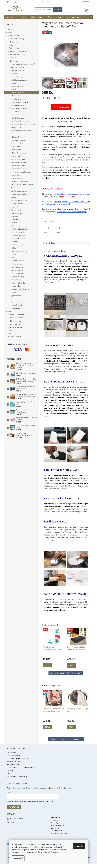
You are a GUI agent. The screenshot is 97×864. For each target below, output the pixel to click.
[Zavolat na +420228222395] (10, 2)
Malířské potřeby (17, 270)
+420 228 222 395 (16, 822)
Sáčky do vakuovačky (19, 153)
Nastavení (18, 858)
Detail (47, 727)
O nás (9, 773)
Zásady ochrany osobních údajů (18, 758)
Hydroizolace (16, 296)
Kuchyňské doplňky (18, 67)
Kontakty (10, 770)
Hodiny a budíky (17, 204)
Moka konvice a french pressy (22, 185)
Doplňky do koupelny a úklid (21, 188)
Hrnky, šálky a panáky (19, 108)
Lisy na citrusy (16, 146)
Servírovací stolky (17, 276)
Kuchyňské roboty (17, 175)
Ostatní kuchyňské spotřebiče (22, 115)
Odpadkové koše (17, 70)
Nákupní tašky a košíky (19, 169)
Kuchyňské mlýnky (17, 77)
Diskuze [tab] (52, 243)
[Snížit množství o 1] (50, 108)
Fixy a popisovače (17, 302)
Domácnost (14, 61)
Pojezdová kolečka (18, 283)
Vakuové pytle (16, 210)
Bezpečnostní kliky (18, 238)
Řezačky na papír (17, 261)
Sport (12, 45)
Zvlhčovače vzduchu (18, 235)
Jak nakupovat (46, 2)
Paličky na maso (17, 143)
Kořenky (14, 134)
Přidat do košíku (63, 107)
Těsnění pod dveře (18, 232)
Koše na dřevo (16, 299)
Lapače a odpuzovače (18, 51)
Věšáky (14, 248)
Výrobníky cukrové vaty (19, 181)
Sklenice (14, 89)
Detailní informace (48, 221)
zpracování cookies (50, 852)
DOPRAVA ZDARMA (14, 337)
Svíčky (13, 292)
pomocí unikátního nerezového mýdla (72, 212)
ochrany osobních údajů (29, 852)
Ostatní (14, 223)
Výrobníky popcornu (19, 118)
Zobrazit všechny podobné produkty (66, 673)
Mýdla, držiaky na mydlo (19, 96)
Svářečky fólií (16, 150)
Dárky (12, 330)
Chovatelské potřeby (17, 54)
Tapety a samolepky (18, 194)
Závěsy (14, 242)
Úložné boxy (15, 226)
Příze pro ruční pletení (19, 200)
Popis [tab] (45, 243)
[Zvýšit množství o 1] (50, 105)
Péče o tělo (14, 42)
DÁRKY (10, 311)
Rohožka (14, 216)
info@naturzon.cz (16, 818)
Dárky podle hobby (17, 315)
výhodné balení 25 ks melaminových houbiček (71, 194)
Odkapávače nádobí (18, 162)
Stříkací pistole (17, 273)
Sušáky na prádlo (17, 245)
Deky (13, 257)
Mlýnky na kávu (16, 128)
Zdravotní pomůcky (17, 39)
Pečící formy (15, 112)
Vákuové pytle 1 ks (18, 213)
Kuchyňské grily (17, 178)
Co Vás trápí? (14, 35)
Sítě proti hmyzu (17, 267)
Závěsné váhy (16, 308)
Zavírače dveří (16, 305)
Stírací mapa (15, 219)
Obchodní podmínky (14, 755)
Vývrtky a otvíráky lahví (19, 102)
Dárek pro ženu (15, 321)
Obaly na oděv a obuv (19, 251)
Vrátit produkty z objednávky (17, 776)
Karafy (13, 83)
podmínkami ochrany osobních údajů (40, 801)
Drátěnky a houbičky (18, 93)
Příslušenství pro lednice (20, 121)
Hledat (58, 10)
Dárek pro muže (16, 324)
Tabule (13, 254)
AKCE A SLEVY (12, 29)
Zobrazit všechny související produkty (66, 739)
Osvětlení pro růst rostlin (20, 289)
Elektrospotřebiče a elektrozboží (23, 64)
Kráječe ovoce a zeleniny (20, 80)
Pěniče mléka (16, 156)
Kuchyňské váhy (17, 86)
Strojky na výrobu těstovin (20, 172)
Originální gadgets (16, 327)
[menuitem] (11, 17)
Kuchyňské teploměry (19, 165)
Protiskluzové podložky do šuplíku (23, 124)
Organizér (15, 207)
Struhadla (14, 74)
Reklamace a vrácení (14, 761)
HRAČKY (10, 334)
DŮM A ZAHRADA (13, 48)
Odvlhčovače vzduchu (19, 229)
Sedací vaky (15, 286)
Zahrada (13, 58)
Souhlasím (79, 846)
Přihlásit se (14, 807)
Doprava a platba (13, 764)
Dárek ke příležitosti (17, 318)
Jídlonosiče (15, 137)
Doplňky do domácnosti (19, 191)
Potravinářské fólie (18, 159)
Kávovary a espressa (18, 140)
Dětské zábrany (17, 264)
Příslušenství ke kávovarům (21, 131)
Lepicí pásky (15, 280)
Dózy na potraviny (17, 105)
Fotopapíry (15, 197)
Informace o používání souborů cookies (21, 767)
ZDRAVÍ (10, 32)
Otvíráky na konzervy (18, 99)
